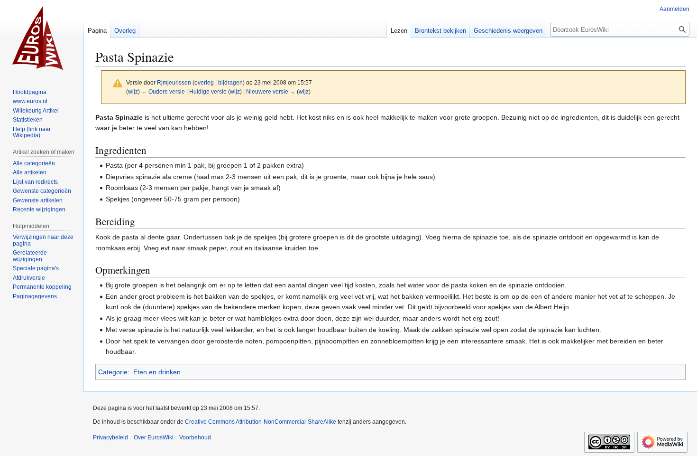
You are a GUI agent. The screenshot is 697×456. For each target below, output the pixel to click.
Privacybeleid (110, 437)
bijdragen (230, 82)
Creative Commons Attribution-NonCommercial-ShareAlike (260, 421)
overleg (204, 82)
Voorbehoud (195, 437)
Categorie (113, 372)
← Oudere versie (163, 91)
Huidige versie (208, 91)
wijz (133, 91)
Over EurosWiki (154, 437)
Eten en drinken (157, 372)
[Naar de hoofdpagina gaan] (42, 38)
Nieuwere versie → (270, 91)
